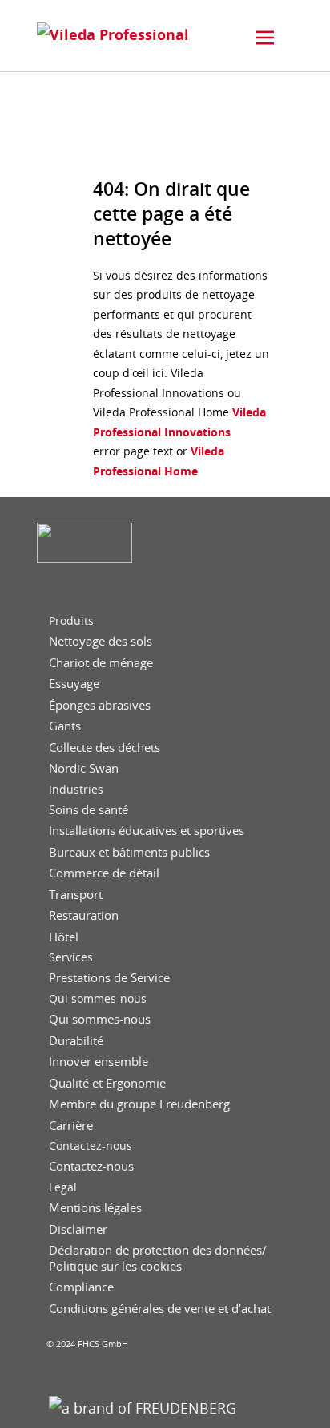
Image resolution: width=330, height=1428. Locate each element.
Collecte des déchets (104, 747)
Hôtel (63, 937)
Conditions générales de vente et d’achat (160, 1308)
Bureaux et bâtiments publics (129, 852)
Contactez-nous (90, 1146)
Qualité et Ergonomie (107, 1083)
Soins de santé (88, 809)
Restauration (84, 915)
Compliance (81, 1287)
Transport (76, 894)
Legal (63, 1187)
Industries (76, 789)
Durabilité (76, 1040)
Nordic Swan (84, 768)
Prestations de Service (109, 977)
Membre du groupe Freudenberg (139, 1104)
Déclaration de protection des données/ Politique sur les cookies (158, 1258)
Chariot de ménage (101, 662)
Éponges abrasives (100, 705)
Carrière (71, 1125)
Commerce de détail (104, 873)
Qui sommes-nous (98, 999)
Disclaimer (78, 1229)
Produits (71, 621)
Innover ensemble (98, 1061)
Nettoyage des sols (100, 641)
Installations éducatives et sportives (146, 830)
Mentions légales (95, 1207)
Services (71, 957)
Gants (65, 726)
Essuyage (74, 683)
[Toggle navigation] (265, 38)
